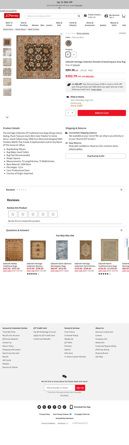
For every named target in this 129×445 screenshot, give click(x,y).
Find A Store (69, 332)
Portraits (68, 346)
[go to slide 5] (68, 8)
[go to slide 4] (66, 8)
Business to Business (104, 332)
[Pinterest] (54, 407)
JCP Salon (68, 342)
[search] (80, 16)
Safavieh (76, 65)
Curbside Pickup (71, 335)
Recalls (5, 356)
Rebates (6, 363)
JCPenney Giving (102, 349)
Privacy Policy (44, 414)
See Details (64, 395)
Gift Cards (7, 360)
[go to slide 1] (59, 8)
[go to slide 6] (70, 8)
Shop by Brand (101, 353)
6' (68, 54)
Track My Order (9, 332)
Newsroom (100, 342)
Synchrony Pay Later (11, 353)
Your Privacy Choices (60, 414)
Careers (98, 335)
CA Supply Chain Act (82, 414)
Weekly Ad (68, 339)
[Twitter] (39, 407)
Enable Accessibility (8, 10)
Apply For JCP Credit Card (44, 335)
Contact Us (7, 342)
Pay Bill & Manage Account (45, 332)
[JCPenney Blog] (64, 407)
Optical (67, 349)
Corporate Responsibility (105, 346)
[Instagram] (44, 407)
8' (74, 54)
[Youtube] (59, 407)
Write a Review (83, 33)
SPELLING (90, 76)
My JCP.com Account (11, 335)
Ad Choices (62, 423)
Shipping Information (12, 349)
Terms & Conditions (48, 423)
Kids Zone (68, 353)
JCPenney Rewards (10, 339)
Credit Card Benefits (42, 339)
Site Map (99, 356)
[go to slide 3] (63, 8)
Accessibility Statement (64, 418)
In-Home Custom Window (75, 356)
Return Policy (8, 346)
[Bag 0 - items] (123, 16)
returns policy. (76, 149)
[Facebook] (49, 407)
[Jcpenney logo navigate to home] (12, 15)
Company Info (101, 339)
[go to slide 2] (61, 8)
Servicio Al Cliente (10, 367)
